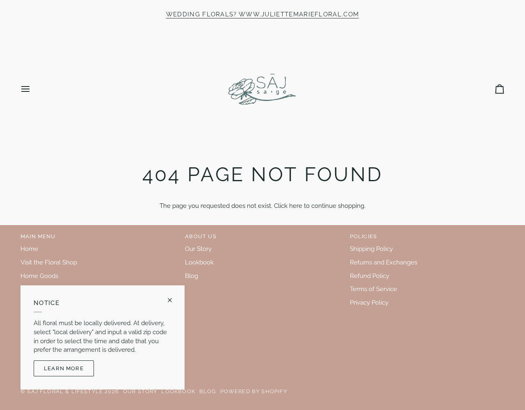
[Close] (173, 300)
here (295, 205)
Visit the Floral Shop (49, 262)
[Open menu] (33, 89)
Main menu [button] (38, 236)
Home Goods (39, 275)
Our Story (198, 248)
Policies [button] (363, 236)
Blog (191, 275)
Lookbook (199, 262)
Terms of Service (373, 288)
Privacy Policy (369, 302)
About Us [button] (200, 236)
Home (29, 248)
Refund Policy (369, 275)
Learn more (64, 368)
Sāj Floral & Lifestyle (65, 391)
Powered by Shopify (254, 391)
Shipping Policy (371, 248)
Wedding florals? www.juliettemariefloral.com (262, 14)
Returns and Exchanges (383, 262)
